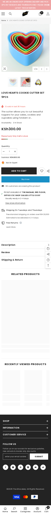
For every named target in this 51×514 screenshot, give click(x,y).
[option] (25, 48)
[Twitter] (43, 467)
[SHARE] (47, 171)
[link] (25, 346)
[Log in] (48, 13)
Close (48, 5)
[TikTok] (28, 467)
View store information (15, 203)
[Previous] (41, 69)
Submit (39, 456)
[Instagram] (13, 467)
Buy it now (25, 179)
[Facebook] (5, 467)
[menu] (3, 13)
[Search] (10, 13)
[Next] (46, 69)
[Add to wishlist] (41, 170)
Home (3, 20)
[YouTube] (35, 467)
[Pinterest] (20, 467)
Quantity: (5, 146)
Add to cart (18, 171)
